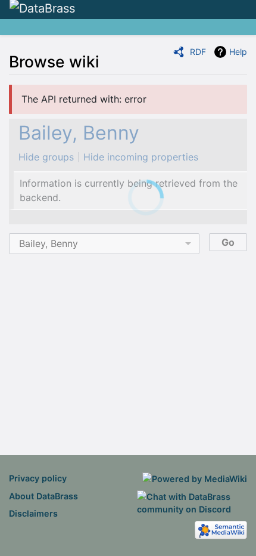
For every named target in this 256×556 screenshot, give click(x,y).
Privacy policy (38, 478)
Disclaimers (33, 513)
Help (238, 52)
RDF (198, 52)
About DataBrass (43, 496)
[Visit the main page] (42, 9)
